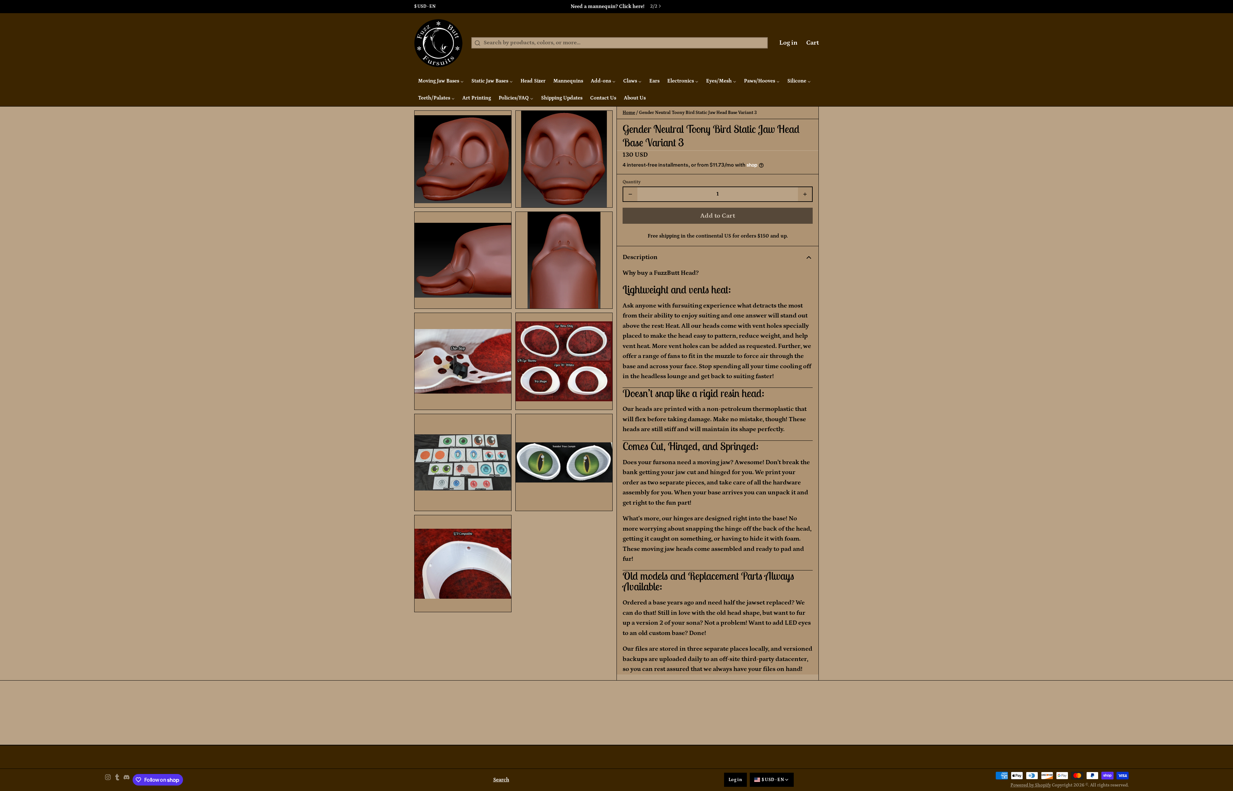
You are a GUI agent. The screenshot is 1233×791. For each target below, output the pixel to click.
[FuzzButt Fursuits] (438, 43)
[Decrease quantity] (630, 194)
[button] (718, 216)
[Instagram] (108, 780)
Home (629, 112)
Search (501, 780)
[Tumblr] (117, 780)
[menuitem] (440, 80)
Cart (812, 42)
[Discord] (126, 780)
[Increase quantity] (805, 194)
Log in (788, 42)
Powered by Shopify (1030, 785)
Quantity (632, 182)
